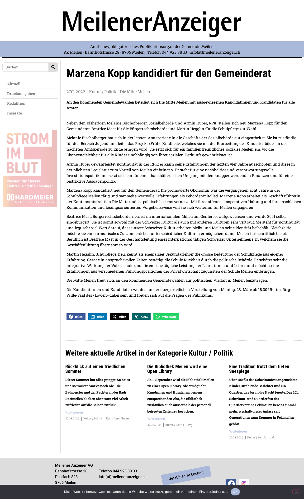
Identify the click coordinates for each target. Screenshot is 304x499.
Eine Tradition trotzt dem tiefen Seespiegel (259, 369)
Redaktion (16, 103)
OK (235, 492)
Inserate (14, 112)
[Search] (53, 67)
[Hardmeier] (30, 205)
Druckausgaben (21, 93)
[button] (76, 316)
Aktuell (13, 83)
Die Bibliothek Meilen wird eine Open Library (177, 369)
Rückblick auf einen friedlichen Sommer (95, 369)
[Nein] (296, 491)
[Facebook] (231, 484)
